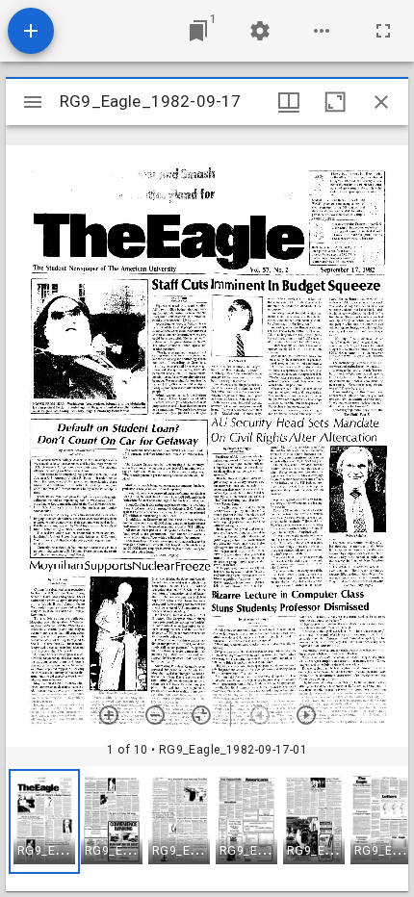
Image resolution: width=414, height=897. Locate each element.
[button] (44, 821)
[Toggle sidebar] (33, 102)
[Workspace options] (321, 31)
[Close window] (381, 102)
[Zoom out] (155, 715)
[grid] (207, 828)
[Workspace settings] (260, 31)
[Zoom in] (109, 715)
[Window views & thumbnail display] (289, 102)
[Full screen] (383, 31)
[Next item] (306, 715)
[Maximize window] (335, 102)
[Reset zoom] (201, 715)
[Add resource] (31, 31)
